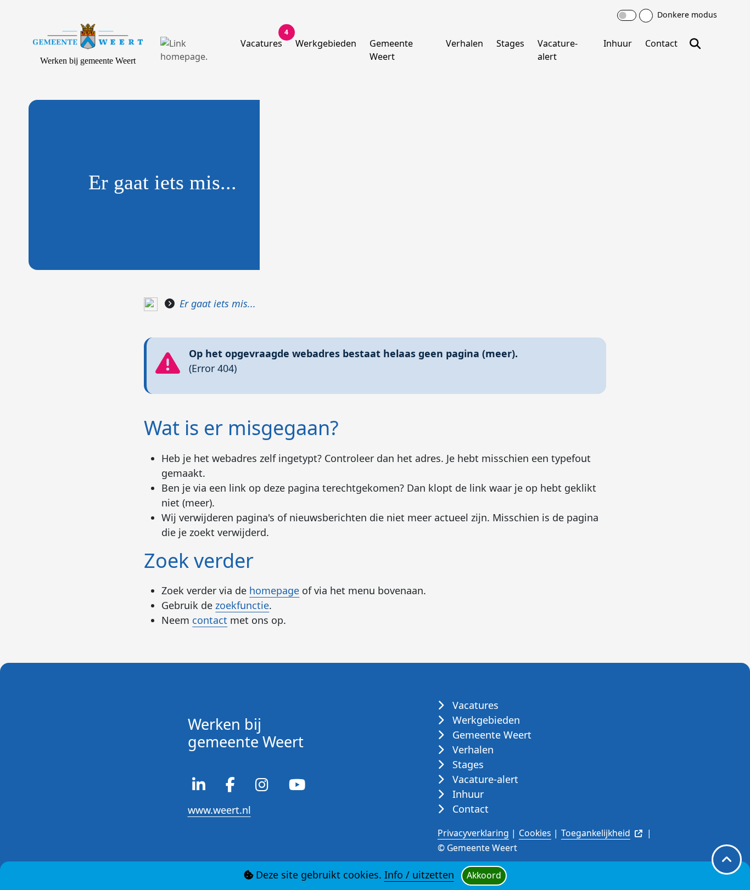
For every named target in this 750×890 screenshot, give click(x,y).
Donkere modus (686, 14)
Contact (661, 43)
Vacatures (263, 40)
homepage (274, 590)
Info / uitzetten (419, 874)
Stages (510, 43)
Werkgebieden (325, 43)
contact (209, 620)
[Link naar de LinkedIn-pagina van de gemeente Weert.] (199, 786)
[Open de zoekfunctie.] (695, 41)
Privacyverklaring (473, 833)
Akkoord (484, 875)
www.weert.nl (219, 809)
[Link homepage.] (194, 50)
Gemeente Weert (391, 50)
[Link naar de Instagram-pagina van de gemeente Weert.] (262, 786)
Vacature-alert (558, 50)
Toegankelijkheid (595, 833)
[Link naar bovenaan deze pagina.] (727, 859)
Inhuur (617, 43)
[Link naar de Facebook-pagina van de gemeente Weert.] (230, 786)
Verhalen (464, 43)
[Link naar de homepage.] (151, 303)
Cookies (535, 833)
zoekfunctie (242, 605)
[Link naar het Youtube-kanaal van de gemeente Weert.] (297, 786)
